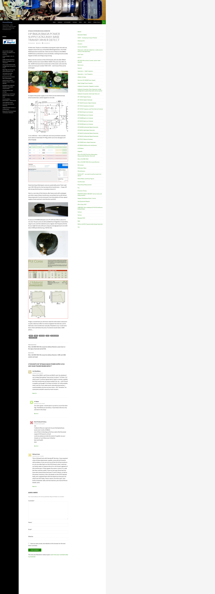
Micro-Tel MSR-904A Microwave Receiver (89, 162)
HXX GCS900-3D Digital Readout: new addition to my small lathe (9, 52)
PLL (79, 187)
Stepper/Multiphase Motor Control (87, 198)
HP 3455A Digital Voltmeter (85, 100)
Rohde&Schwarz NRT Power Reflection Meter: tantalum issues (9, 95)
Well (79, 221)
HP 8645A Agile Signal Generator (86, 130)
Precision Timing (82, 190)
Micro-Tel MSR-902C (83, 159)
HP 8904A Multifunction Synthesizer (87, 145)
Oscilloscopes (81, 181)
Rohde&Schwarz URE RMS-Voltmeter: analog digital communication (9, 87)
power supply (33, 337)
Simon (39, 43)
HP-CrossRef (67, 22)
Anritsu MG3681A (82, 47)
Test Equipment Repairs (84, 201)
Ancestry (80, 44)
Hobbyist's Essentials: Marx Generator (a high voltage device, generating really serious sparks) (90, 90)
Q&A (85, 22)
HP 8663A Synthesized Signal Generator (88, 136)
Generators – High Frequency (85, 71)
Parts (80, 22)
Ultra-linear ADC (82, 204)
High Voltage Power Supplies (85, 83)
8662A (31, 335)
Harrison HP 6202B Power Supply (86, 80)
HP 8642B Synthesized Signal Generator (88, 127)
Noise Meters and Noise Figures (86, 178)
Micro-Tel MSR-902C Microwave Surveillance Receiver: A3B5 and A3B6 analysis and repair (47, 355)
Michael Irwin (36, 454)
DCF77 (79, 57)
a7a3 (47, 335)
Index (54, 22)
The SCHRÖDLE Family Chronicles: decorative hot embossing (8, 104)
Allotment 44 (81, 40)
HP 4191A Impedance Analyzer (86, 106)
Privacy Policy (97, 22)
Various (80, 212)
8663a (36, 335)
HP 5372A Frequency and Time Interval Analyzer (90, 109)
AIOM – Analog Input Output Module (87, 37)
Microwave (80, 165)
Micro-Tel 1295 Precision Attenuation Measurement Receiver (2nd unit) (87, 155)
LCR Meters (81, 148)
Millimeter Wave (82, 168)
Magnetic (80, 151)
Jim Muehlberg (36, 371)
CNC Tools (80, 54)
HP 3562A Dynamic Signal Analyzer (87, 103)
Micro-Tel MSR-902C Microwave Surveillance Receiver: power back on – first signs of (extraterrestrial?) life (47, 347)
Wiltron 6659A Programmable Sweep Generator (90, 224)
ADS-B (79, 31)
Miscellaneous (81, 171)
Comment (31, 500)
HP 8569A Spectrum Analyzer (85, 121)
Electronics (80, 65)
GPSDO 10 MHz (82, 77)
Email (30, 529)
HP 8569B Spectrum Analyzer (85, 124)
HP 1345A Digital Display (84, 97)
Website (30, 536)
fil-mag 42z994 (54, 335)
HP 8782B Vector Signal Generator (87, 142)
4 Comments (46, 43)
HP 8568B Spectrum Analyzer (85, 118)
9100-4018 (42, 335)
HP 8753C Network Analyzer (85, 139)
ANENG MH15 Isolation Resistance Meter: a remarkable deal (9, 82)
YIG (79, 227)
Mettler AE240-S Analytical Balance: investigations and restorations (8, 61)
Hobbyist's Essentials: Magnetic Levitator (88, 86)
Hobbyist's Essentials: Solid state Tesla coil (89, 94)
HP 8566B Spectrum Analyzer (85, 115)
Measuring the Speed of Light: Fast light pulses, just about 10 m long (9, 66)
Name (30, 522)
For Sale (75, 22)
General (80, 68)
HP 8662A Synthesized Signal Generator (39, 31)
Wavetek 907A (81, 218)
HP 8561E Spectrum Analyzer (85, 112)
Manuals (60, 22)
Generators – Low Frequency (85, 74)
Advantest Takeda (82, 34)
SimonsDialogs (7, 22)
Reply (35, 393)
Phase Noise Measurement (84, 184)
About (89, 22)
